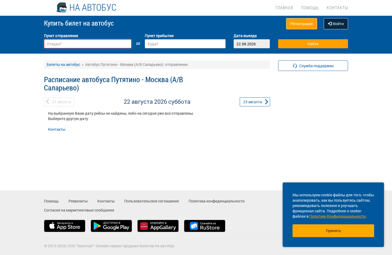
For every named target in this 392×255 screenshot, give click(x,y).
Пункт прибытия (159, 35)
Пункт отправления (61, 35)
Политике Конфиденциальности (337, 216)
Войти (338, 23)
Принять (333, 230)
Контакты (337, 7)
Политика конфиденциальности (217, 201)
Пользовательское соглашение (151, 201)
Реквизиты (78, 201)
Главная (284, 7)
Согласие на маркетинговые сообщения (79, 210)
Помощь (310, 7)
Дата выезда (245, 35)
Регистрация (301, 23)
